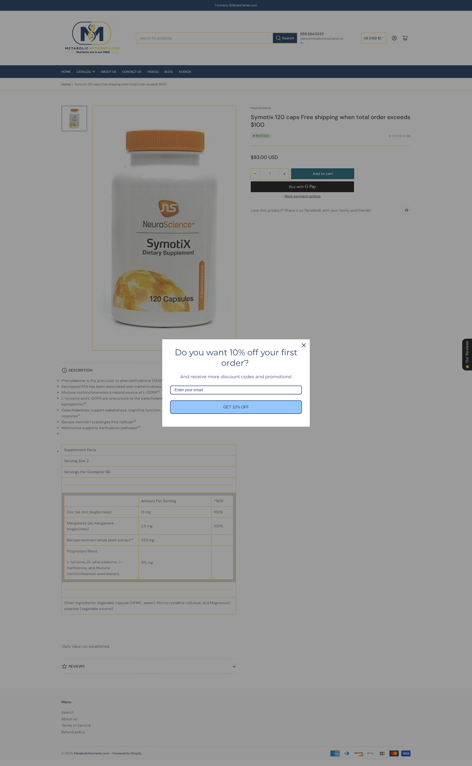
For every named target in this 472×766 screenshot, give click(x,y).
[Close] (304, 345)
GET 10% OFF (236, 407)
